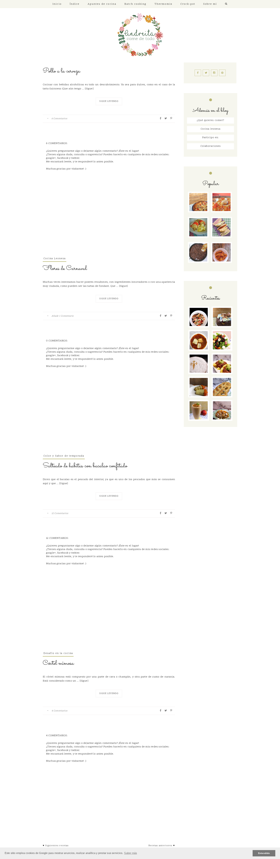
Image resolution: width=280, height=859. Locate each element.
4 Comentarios (59, 711)
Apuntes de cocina (102, 4)
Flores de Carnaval (65, 268)
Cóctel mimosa (58, 663)
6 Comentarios (59, 118)
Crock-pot (187, 4)
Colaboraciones (210, 146)
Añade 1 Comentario (63, 316)
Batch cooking (135, 4)
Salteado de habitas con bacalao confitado (85, 466)
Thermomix (163, 4)
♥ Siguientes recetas (56, 845)
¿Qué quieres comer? (210, 120)
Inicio (57, 4)
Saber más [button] (130, 853)
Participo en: (210, 137)
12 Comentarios (60, 513)
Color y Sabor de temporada (63, 456)
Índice (75, 4)
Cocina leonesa (210, 129)
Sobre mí (210, 4)
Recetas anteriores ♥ (161, 845)
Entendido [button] (264, 853)
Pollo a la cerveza (61, 71)
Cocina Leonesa (54, 258)
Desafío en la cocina (58, 653)
